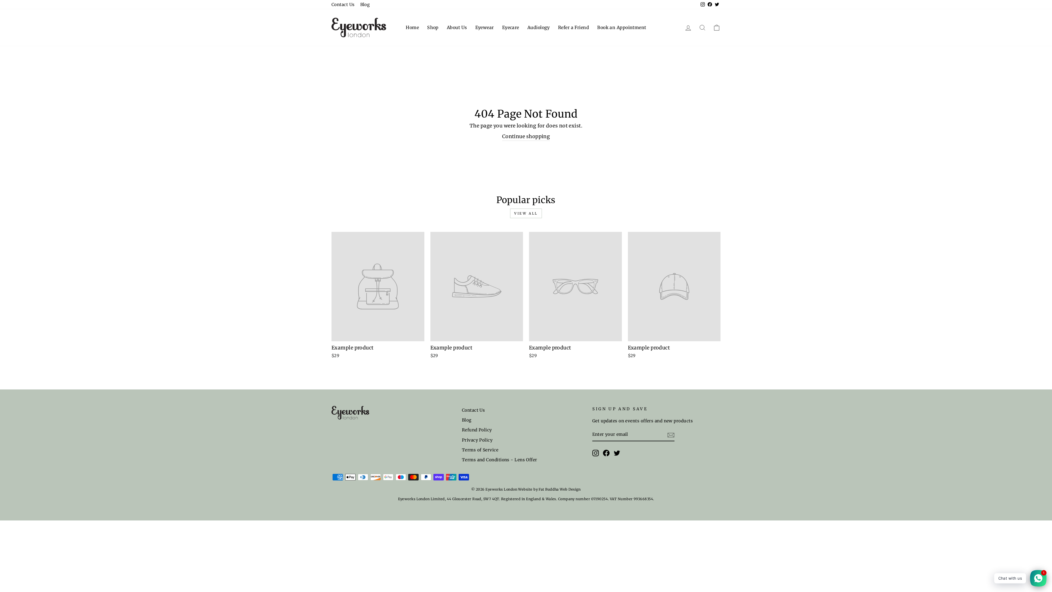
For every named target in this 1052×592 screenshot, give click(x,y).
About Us (457, 27)
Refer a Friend (573, 27)
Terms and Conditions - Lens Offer (499, 459)
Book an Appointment (621, 27)
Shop (433, 27)
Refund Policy (477, 429)
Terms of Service (480, 449)
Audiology (538, 27)
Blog (365, 4)
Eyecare (510, 27)
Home (412, 27)
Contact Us (343, 4)
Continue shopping (526, 136)
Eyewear (484, 27)
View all (526, 213)
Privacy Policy (477, 440)
